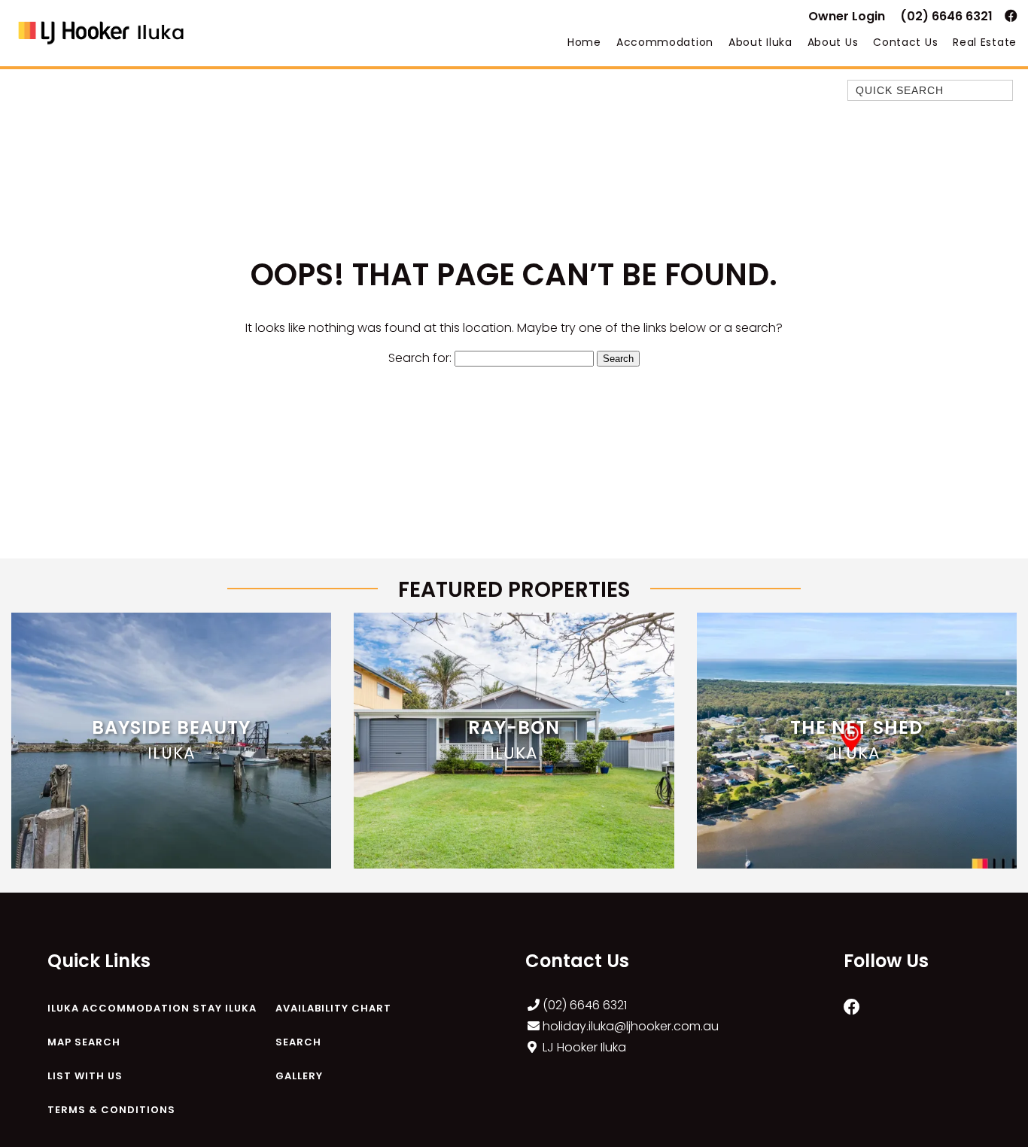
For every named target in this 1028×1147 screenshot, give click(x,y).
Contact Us (905, 42)
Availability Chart (333, 1008)
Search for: (420, 358)
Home (584, 42)
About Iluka (760, 42)
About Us (833, 42)
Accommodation (664, 42)
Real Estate (985, 42)
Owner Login (846, 16)
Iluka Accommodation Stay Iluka (152, 1008)
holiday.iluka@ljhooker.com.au (631, 1026)
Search (298, 1042)
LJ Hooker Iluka (584, 1047)
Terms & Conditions (111, 1110)
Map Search (83, 1042)
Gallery (299, 1076)
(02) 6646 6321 (946, 16)
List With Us (85, 1076)
